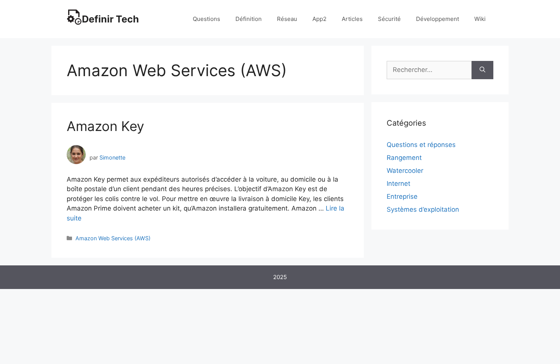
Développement (437, 18)
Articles (352, 18)
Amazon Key (105, 126)
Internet (398, 183)
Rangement (404, 157)
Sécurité (389, 18)
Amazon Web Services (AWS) (112, 238)
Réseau (287, 18)
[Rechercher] (482, 70)
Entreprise (402, 196)
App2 (319, 18)
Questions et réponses (421, 144)
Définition (248, 18)
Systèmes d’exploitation (423, 209)
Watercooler (405, 170)
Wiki (480, 18)
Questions (206, 18)
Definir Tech (110, 19)
